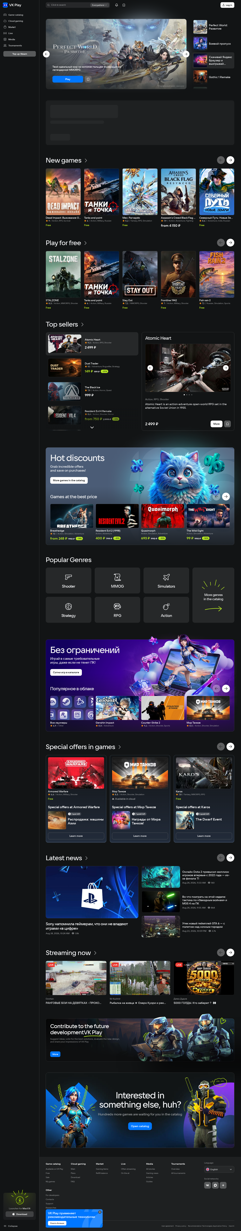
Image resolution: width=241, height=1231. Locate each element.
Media (149, 1163)
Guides (149, 1181)
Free (48, 1173)
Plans (73, 1173)
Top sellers (62, 324)
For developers (52, 1195)
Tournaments (178, 1163)
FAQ (73, 1181)
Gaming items (102, 1169)
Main (73, 1169)
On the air (125, 1173)
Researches (51, 1207)
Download (75, 1177)
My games (50, 1181)
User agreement (168, 1226)
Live (123, 1163)
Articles (149, 1177)
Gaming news (152, 1173)
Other (49, 1190)
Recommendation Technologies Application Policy (207, 1226)
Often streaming (128, 1169)
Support (49, 1203)
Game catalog (53, 1163)
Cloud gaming (78, 1163)
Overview (175, 1169)
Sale (47, 1177)
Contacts (50, 1199)
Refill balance (102, 1173)
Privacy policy (180, 1226)
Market (99, 1163)
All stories (150, 1169)
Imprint (231, 1226)
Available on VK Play (54, 1169)
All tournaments (178, 1173)
